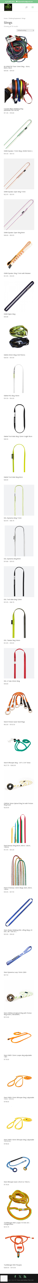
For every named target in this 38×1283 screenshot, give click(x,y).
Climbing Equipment (15, 18)
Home (5, 18)
